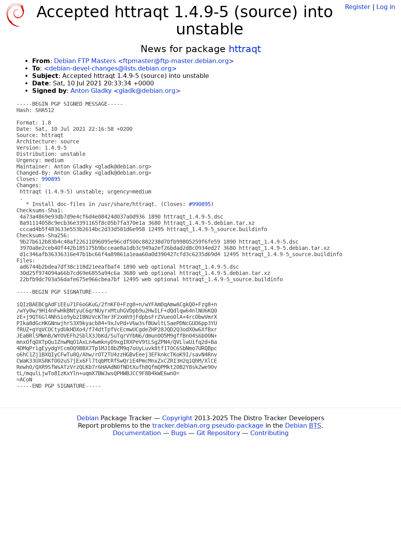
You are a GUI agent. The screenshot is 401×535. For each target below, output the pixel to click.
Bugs (178, 433)
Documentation (137, 433)
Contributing (269, 433)
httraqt (245, 48)
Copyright (177, 418)
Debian (88, 418)
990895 (51, 179)
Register (357, 7)
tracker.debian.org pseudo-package (208, 425)
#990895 (200, 204)
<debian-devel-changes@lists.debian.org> (110, 68)
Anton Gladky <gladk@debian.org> (125, 90)
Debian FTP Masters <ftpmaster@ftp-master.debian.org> (144, 61)
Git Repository (218, 433)
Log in (385, 7)
